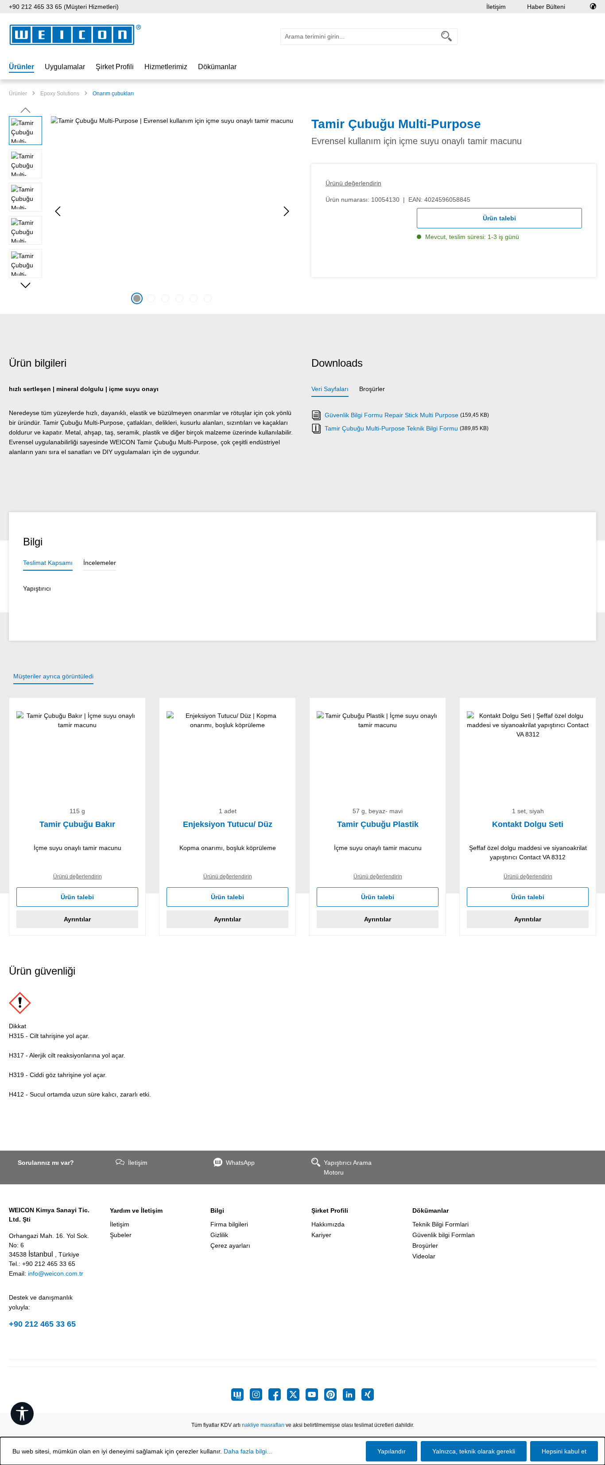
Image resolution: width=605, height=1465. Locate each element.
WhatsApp (240, 1162)
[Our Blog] (240, 1394)
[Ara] (447, 36)
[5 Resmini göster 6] (194, 298)
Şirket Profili (329, 1210)
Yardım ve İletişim (136, 1210)
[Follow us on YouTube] (315, 1394)
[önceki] (57, 211)
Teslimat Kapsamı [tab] (48, 562)
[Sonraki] (286, 211)
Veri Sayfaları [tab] (330, 388)
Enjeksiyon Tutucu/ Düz (227, 824)
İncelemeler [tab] (99, 562)
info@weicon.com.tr (55, 1273)
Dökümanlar (430, 1210)
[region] (151, 211)
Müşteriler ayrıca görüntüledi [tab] (53, 676)
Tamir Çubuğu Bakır (77, 824)
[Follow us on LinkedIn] (352, 1394)
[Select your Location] (593, 6)
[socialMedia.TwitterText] (296, 1394)
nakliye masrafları (263, 1425)
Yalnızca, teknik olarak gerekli (473, 1451)
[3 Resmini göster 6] (165, 298)
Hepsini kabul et (564, 1451)
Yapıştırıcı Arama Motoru (348, 1167)
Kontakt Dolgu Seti (527, 824)
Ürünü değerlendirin (353, 183)
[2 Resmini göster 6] (151, 298)
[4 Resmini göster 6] (179, 298)
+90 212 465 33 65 (42, 1324)
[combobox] (358, 36)
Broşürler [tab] (372, 388)
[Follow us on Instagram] (259, 1394)
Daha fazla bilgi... (248, 1451)
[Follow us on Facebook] (277, 1394)
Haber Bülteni (546, 6)
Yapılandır (391, 1451)
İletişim (496, 6)
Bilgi (217, 1210)
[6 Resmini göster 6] (208, 298)
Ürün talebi (499, 218)
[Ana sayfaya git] (75, 35)
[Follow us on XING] (367, 1394)
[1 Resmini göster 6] (137, 298)
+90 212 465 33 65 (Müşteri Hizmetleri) (64, 6)
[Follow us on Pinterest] (333, 1394)
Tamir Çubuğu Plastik (378, 824)
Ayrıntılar (77, 919)
